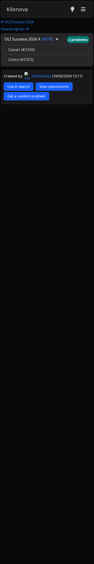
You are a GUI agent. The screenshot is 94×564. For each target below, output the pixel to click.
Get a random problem (26, 96)
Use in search (18, 86)
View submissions (54, 86)
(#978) (47, 39)
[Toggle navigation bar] (83, 9)
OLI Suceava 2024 (19, 22)
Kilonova (17, 9)
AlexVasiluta (41, 76)
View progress (13, 29)
